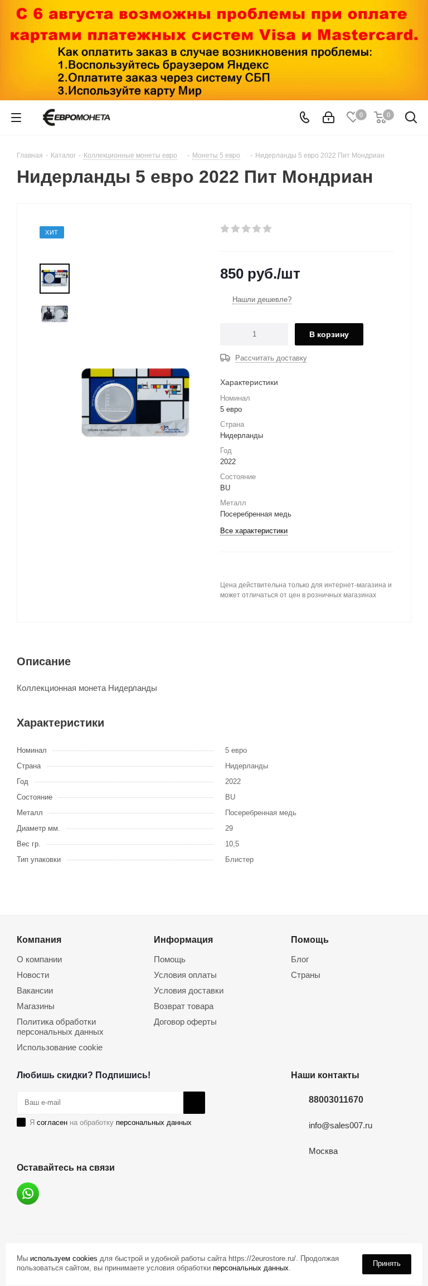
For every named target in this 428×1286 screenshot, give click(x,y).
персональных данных (154, 1122)
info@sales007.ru (340, 1125)
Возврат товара (183, 1006)
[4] (257, 229)
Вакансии (35, 990)
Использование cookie (60, 1047)
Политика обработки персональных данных (60, 1026)
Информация (183, 939)
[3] (246, 229)
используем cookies (64, 1258)
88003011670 (336, 1099)
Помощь (170, 959)
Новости (33, 975)
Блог (300, 959)
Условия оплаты (185, 975)
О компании (39, 959)
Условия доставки (188, 990)
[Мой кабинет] (328, 118)
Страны (305, 975)
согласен (52, 1122)
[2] (236, 229)
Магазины (36, 1006)
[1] (225, 229)
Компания (39, 939)
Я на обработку (111, 1122)
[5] (267, 229)
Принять (387, 1263)
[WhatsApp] (28, 1193)
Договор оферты (185, 1021)
